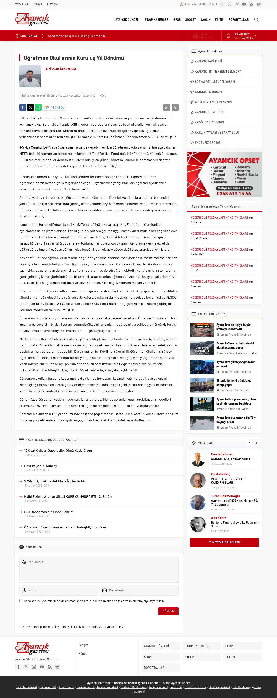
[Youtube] (244, 4)
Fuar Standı (66, 687)
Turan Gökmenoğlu (225, 496)
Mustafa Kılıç (220, 474)
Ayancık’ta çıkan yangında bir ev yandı (235, 364)
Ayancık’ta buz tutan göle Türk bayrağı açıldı (236, 420)
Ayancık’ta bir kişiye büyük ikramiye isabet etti (233, 327)
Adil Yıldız (218, 517)
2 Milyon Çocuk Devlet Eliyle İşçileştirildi (54, 481)
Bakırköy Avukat (219, 687)
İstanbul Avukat (26, 687)
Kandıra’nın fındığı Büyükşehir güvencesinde (77, 36)
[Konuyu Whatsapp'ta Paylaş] (38, 107)
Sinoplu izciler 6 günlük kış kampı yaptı (233, 383)
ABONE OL (57, 107)
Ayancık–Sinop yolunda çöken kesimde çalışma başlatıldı (236, 401)
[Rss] (251, 4)
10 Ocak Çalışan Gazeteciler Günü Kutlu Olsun (58, 450)
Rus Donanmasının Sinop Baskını (48, 512)
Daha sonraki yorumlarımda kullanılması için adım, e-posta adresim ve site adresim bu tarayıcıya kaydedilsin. (94, 601)
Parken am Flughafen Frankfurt (97, 687)
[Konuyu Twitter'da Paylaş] (30, 107)
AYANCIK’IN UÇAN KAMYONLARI (232, 459)
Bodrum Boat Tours (134, 687)
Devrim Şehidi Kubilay (40, 466)
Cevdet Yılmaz (221, 454)
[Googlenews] (259, 4)
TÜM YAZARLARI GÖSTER (224, 542)
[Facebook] (222, 4)
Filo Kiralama (241, 687)
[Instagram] (237, 4)
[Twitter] (229, 4)
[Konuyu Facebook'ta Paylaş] (22, 107)
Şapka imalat (48, 687)
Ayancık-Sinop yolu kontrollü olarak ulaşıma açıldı (235, 345)
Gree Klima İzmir (195, 687)
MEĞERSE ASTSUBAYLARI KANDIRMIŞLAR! (219, 217)
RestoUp (176, 687)
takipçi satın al (158, 687)
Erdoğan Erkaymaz (60, 68)
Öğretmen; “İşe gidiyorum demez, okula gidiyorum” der (65, 527)
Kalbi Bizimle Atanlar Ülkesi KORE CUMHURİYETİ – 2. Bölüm (68, 496)
